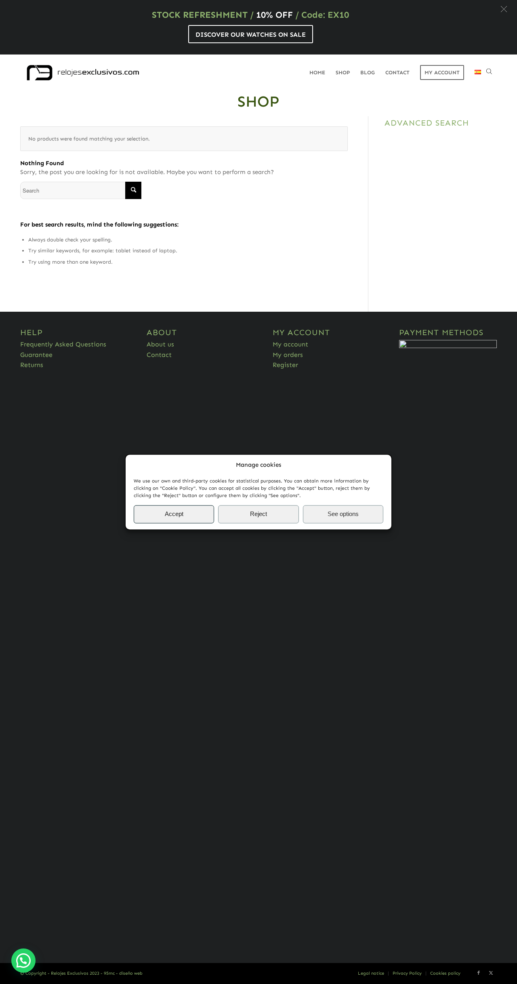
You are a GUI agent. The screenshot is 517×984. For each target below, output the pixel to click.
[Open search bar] (489, 73)
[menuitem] (317, 73)
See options (343, 514)
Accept (174, 514)
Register (285, 365)
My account (290, 344)
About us (160, 344)
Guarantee (36, 355)
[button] (504, 9)
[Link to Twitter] (491, 973)
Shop (258, 101)
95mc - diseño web (123, 973)
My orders (288, 355)
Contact (159, 355)
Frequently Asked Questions (63, 344)
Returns (31, 365)
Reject (258, 514)
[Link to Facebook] (479, 973)
